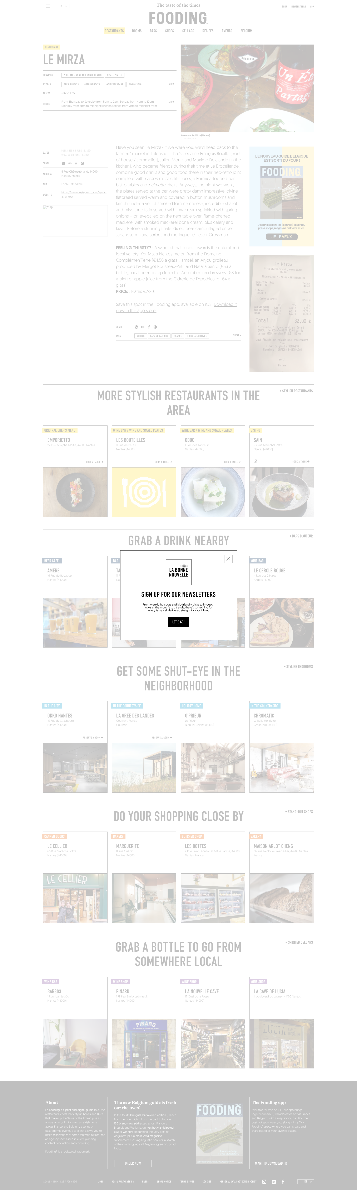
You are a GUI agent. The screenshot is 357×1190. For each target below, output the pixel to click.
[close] (228, 559)
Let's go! (178, 622)
